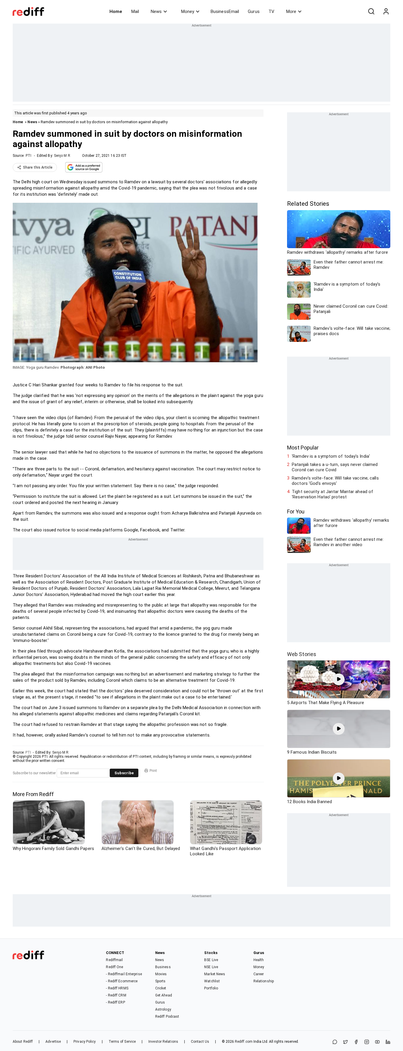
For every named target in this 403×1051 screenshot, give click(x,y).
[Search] (371, 11)
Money (187, 11)
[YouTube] (377, 1042)
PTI (28, 156)
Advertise (53, 1042)
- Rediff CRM (116, 995)
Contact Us (200, 1042)
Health (258, 960)
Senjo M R (62, 156)
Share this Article (38, 167)
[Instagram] (366, 1042)
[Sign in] (385, 11)
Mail (135, 11)
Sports (160, 981)
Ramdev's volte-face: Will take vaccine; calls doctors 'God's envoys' (335, 480)
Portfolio (211, 988)
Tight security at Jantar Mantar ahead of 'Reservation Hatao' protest (332, 494)
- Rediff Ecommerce (121, 981)
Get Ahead (163, 995)
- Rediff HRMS (117, 988)
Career (258, 974)
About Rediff (23, 1042)
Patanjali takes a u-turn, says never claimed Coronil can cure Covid (335, 467)
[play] (339, 679)
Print (153, 771)
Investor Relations (163, 1042)
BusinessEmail (225, 11)
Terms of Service (122, 1042)
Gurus (254, 11)
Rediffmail (114, 960)
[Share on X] (345, 1042)
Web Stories (301, 654)
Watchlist (212, 981)
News (156, 11)
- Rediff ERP (115, 1002)
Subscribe (124, 773)
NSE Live (211, 967)
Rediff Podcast (167, 1016)
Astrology (163, 1009)
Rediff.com (244, 1042)
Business (163, 967)
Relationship (263, 981)
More (291, 11)
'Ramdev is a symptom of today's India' (331, 456)
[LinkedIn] (388, 1042)
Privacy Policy (84, 1042)
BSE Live (211, 960)
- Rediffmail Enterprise (124, 974)
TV (271, 11)
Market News (214, 974)
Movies (161, 974)
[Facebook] (356, 1042)
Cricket (160, 988)
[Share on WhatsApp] (334, 1042)
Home (115, 11)
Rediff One (114, 967)
